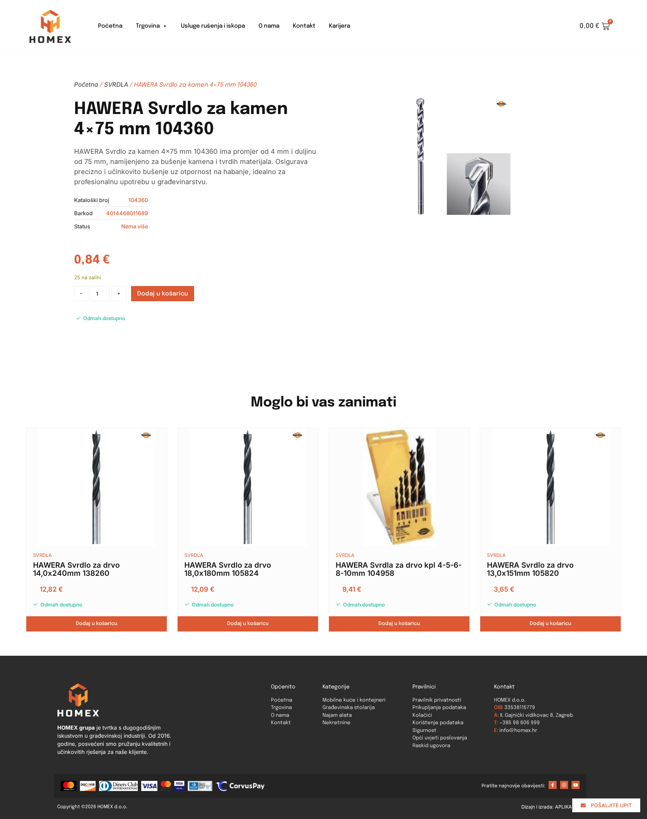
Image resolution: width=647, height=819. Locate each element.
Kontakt (304, 26)
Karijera (339, 26)
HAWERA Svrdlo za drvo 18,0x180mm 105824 (227, 569)
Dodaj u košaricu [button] (96, 623)
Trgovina (148, 26)
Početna (110, 26)
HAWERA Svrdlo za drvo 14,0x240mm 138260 (76, 569)
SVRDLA (116, 84)
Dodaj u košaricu (162, 294)
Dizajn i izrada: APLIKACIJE (555, 807)
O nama (268, 26)
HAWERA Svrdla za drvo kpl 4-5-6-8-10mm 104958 (399, 569)
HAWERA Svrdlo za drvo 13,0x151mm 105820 (530, 569)
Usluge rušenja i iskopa (213, 26)
